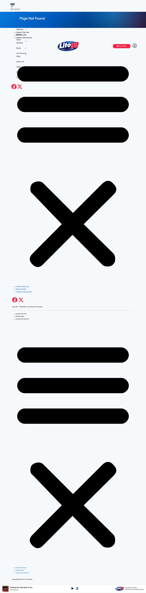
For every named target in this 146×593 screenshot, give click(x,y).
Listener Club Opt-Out (23, 38)
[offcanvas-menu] (12, 4)
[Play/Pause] (72, 588)
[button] (73, 163)
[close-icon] (11, 6)
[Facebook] (14, 300)
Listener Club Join (22, 32)
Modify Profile (20, 35)
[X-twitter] (21, 300)
